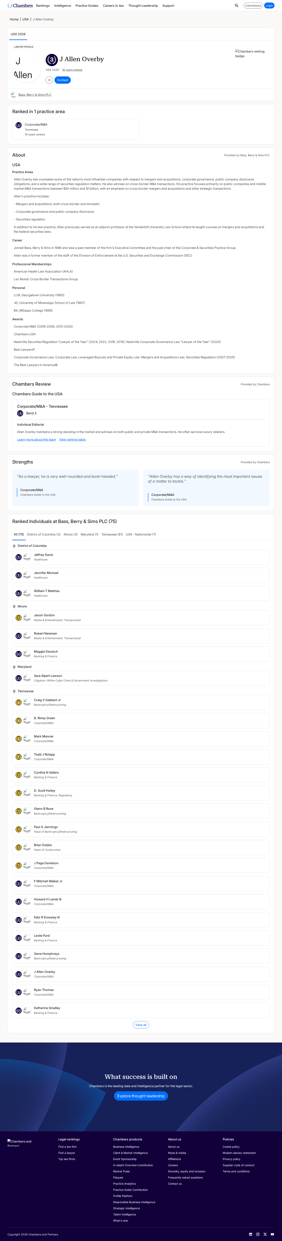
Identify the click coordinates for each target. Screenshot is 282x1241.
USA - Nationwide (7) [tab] (141, 534)
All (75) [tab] (19, 534)
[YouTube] (272, 1234)
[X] (265, 1234)
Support (168, 6)
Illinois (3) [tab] (71, 534)
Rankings (43, 6)
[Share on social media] (49, 80)
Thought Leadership (143, 6)
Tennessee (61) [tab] (112, 534)
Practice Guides (87, 6)
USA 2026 (18, 34)
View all (141, 1025)
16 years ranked (72, 69)
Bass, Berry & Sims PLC (34, 95)
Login (269, 5)
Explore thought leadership (141, 1096)
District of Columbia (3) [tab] (44, 534)
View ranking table (72, 439)
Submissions (253, 5)
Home (14, 19)
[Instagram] (258, 1234)
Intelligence (62, 6)
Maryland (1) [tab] (89, 534)
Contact (62, 80)
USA (25, 19)
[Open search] (237, 5)
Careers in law (113, 6)
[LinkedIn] (250, 1234)
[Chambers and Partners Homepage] (20, 5)
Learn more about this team (36, 439)
